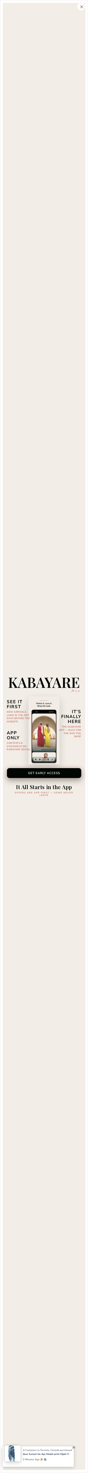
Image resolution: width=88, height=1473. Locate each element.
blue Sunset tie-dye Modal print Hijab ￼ (46, 1454)
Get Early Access (44, 773)
